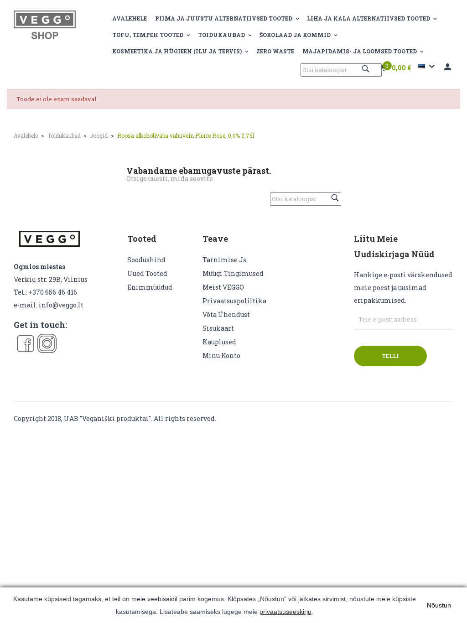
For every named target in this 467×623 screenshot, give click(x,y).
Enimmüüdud (149, 287)
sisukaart (218, 328)
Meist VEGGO (223, 287)
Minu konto (221, 355)
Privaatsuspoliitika (234, 300)
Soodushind (146, 259)
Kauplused (219, 341)
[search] (366, 68)
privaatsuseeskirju (285, 611)
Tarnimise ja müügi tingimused (233, 266)
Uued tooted (147, 273)
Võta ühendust (226, 314)
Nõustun (439, 605)
